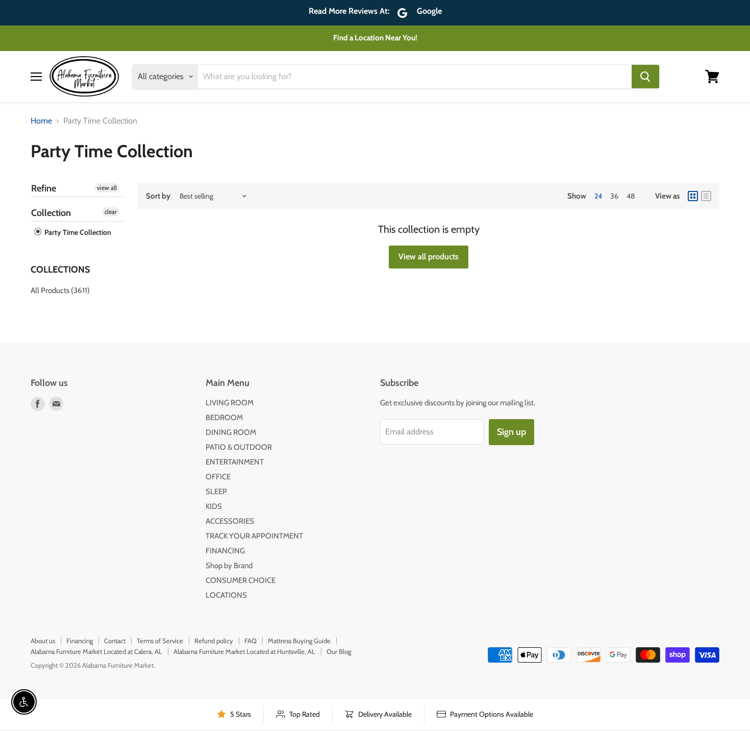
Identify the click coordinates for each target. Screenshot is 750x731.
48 (631, 196)
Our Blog (339, 651)
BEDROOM (224, 417)
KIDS (214, 506)
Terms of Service (160, 641)
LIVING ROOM (230, 402)
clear (111, 211)
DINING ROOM (231, 432)
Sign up (511, 431)
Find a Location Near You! (375, 37)
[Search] (645, 76)
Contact (115, 641)
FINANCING (225, 550)
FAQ (250, 641)
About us (43, 641)
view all (107, 187)
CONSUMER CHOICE (241, 580)
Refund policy (213, 641)
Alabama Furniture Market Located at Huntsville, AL (244, 651)
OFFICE (218, 476)
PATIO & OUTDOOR (239, 447)
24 (598, 196)
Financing (79, 641)
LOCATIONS (226, 595)
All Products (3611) (60, 290)
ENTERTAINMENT (235, 462)
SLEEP (216, 491)
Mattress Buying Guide (299, 641)
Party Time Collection (77, 232)
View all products (428, 256)
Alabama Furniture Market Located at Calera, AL (96, 651)
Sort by (158, 196)
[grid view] (693, 196)
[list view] (706, 196)
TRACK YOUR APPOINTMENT (254, 536)
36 (614, 196)
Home (41, 121)
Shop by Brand (229, 565)
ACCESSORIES (230, 521)
